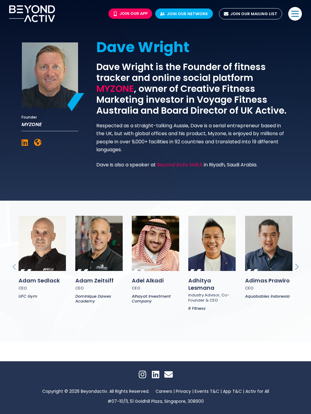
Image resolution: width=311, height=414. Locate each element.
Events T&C (207, 391)
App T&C (232, 391)
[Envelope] (168, 374)
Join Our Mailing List (253, 14)
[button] (14, 266)
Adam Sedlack (39, 280)
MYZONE (115, 88)
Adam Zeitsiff (94, 280)
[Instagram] (142, 374)
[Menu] (295, 14)
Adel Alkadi (148, 280)
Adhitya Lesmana (201, 284)
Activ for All (257, 391)
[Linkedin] (155, 374)
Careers (164, 391)
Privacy (184, 391)
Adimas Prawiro (267, 280)
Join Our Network (187, 14)
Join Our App (133, 13)
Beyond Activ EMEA (180, 164)
